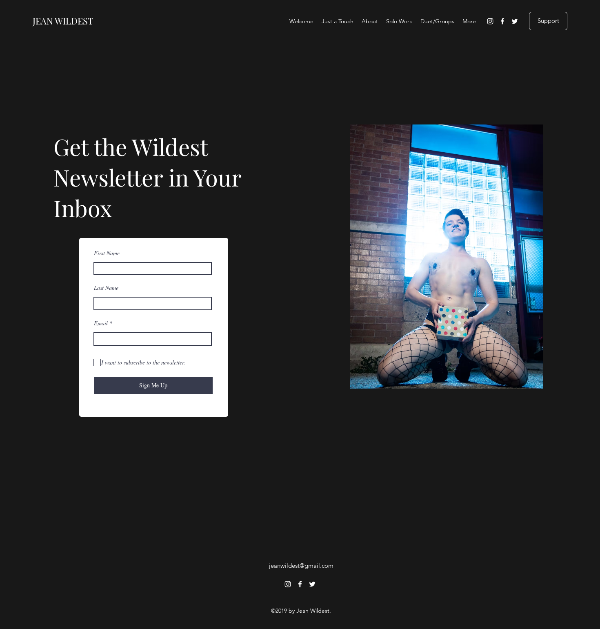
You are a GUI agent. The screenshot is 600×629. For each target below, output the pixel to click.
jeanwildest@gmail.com (301, 565)
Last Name (106, 288)
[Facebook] (502, 21)
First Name (107, 253)
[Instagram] (490, 21)
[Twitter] (515, 21)
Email (101, 323)
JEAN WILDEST (63, 21)
